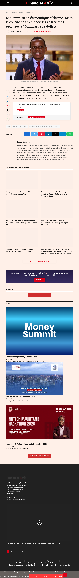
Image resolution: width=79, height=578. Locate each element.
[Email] (7, 110)
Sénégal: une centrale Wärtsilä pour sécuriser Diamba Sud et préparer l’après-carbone (55, 194)
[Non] (65, 575)
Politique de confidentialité (52, 576)
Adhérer (20, 110)
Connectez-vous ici (36, 117)
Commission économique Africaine (40, 126)
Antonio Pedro (17, 126)
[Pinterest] (7, 105)
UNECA (56, 126)
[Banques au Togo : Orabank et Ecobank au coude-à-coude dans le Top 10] (22, 180)
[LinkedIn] (7, 101)
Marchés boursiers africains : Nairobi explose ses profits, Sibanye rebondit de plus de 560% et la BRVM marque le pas (56, 251)
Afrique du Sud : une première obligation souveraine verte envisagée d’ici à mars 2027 (21, 223)
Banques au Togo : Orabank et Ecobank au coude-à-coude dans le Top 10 (22, 193)
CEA (25, 126)
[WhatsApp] (7, 119)
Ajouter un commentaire (39, 261)
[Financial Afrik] (39, 3)
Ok (31, 576)
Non (37, 576)
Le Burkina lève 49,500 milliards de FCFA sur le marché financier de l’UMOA (22, 250)
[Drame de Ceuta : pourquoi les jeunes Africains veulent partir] (39, 522)
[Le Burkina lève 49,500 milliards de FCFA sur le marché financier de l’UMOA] (22, 237)
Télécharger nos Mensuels (39, 295)
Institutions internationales (43, 31)
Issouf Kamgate (16, 31)
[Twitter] (7, 96)
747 (22, 551)
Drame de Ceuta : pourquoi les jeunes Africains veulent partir (33, 543)
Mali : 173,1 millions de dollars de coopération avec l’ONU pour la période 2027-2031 (56, 223)
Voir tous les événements (39, 455)
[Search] (71, 3)
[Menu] (8, 3)
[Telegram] (7, 114)
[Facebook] (7, 92)
